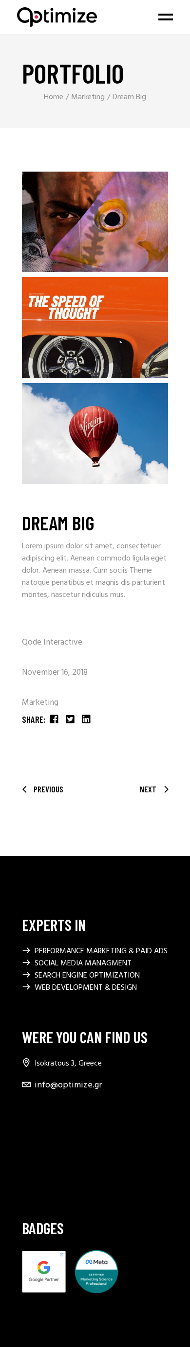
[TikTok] (28, 1174)
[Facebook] (28, 1111)
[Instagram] (28, 1153)
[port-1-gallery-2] (95, 327)
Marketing (40, 703)
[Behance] (28, 1132)
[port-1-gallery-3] (95, 433)
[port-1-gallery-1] (95, 222)
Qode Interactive (52, 642)
